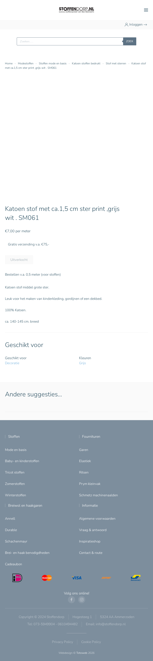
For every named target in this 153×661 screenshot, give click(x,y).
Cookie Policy (91, 642)
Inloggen (136, 24)
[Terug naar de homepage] (76, 10)
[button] (146, 10)
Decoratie (12, 363)
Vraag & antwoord (93, 530)
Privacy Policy (62, 642)
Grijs (82, 363)
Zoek (129, 41)
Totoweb (81, 653)
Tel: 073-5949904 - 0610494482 (52, 624)
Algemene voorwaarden (97, 518)
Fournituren (91, 436)
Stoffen (14, 436)
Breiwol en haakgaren (25, 505)
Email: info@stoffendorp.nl (106, 624)
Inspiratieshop (89, 541)
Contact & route (90, 552)
